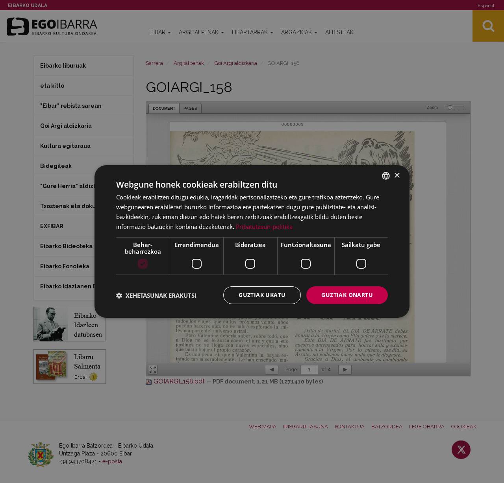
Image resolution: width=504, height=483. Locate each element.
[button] (156, 295)
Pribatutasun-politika (264, 226)
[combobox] (386, 176)
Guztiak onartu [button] (347, 295)
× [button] (397, 175)
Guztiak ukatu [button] (262, 295)
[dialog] (252, 241)
